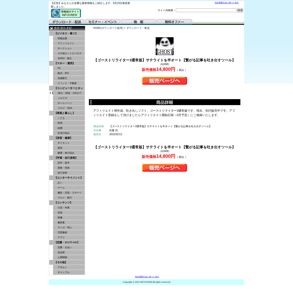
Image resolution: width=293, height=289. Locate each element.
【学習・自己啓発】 (66, 157)
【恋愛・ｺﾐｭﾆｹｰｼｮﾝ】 (67, 242)
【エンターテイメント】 (68, 177)
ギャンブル (64, 272)
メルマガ (62, 98)
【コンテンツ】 (63, 202)
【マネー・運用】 (64, 63)
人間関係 (62, 257)
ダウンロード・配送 (67, 22)
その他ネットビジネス (70, 53)
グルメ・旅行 (65, 197)
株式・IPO (63, 73)
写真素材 (62, 232)
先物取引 (62, 78)
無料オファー (174, 22)
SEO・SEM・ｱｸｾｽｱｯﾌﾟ (70, 93)
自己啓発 (62, 173)
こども (61, 118)
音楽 (60, 212)
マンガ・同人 (65, 227)
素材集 (61, 222)
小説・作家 (64, 207)
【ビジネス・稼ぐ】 (66, 33)
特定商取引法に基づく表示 (227, 3)
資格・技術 (64, 168)
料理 (60, 123)
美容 (60, 148)
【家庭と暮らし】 (64, 112)
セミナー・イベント (103, 22)
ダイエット (64, 143)
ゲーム (61, 187)
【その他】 (60, 262)
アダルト (62, 267)
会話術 (61, 252)
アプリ (61, 237)
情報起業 (62, 38)
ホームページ (65, 103)
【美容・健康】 (63, 137)
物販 (138, 22)
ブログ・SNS (65, 108)
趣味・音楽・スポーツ (70, 192)
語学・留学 (64, 163)
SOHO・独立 (65, 58)
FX (59, 68)
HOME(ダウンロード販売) (108, 27)
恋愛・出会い (65, 247)
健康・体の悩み (66, 153)
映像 (60, 217)
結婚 (60, 128)
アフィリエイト (66, 43)
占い (60, 183)
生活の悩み (64, 133)
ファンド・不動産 (67, 83)
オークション (65, 48)
